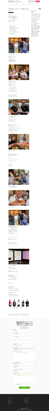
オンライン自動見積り (26, 400)
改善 (38, 28)
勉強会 (32, 27)
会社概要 (37, 3)
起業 (35, 36)
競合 (32, 35)
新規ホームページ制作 (35, 31)
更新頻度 (33, 33)
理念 (32, 34)
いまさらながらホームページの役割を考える (13, 315)
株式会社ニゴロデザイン (16, 1)
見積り (32, 36)
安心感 (32, 28)
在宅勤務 (38, 27)
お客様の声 (23, 3)
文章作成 (36, 29)
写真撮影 (35, 26)
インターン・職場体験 (10, 402)
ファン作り (33, 21)
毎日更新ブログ (30, 3)
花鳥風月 (38, 35)
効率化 (38, 26)
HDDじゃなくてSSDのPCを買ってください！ (24, 315)
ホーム (11, 3)
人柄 (37, 23)
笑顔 (35, 35)
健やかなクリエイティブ (35, 25)
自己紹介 (14, 33)
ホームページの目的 (15, 347)
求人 (37, 33)
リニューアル (33, 23)
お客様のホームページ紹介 (12, 292)
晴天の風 (32, 32)
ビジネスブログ (34, 20)
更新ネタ (36, 32)
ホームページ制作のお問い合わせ (27, 402)
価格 (32, 24)
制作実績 (17, 3)
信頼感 (35, 24)
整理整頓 (32, 29)
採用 (36, 28)
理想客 (36, 34)
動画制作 (35, 27)
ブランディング (33, 22)
